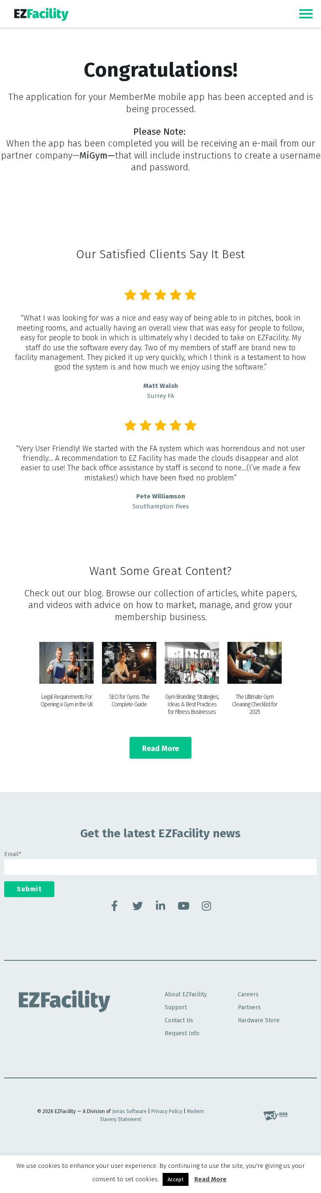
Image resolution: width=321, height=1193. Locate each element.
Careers (248, 994)
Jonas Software (129, 1111)
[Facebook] (114, 905)
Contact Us (179, 1020)
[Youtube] (183, 905)
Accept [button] (175, 1179)
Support (176, 1007)
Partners (249, 1007)
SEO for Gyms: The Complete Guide (129, 700)
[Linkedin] (160, 905)
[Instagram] (206, 905)
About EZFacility (186, 994)
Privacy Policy (166, 1111)
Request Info (182, 1033)
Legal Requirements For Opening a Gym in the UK (67, 700)
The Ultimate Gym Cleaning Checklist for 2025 (254, 704)
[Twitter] (137, 905)
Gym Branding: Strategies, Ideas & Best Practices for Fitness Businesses (192, 704)
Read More (210, 1179)
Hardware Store (259, 1020)
